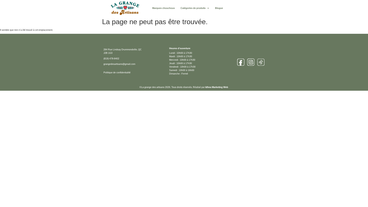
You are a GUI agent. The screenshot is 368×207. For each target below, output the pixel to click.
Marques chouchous (163, 8)
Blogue (219, 8)
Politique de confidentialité (117, 72)
